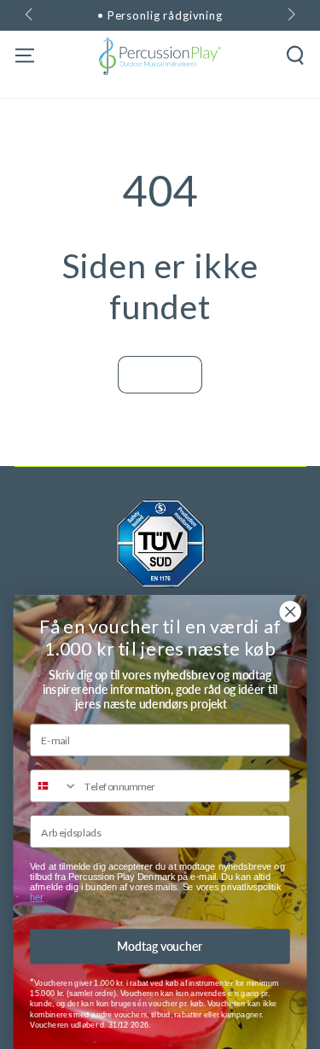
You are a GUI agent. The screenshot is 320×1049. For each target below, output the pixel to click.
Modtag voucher (159, 946)
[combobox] (54, 785)
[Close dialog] (290, 611)
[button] (295, 56)
